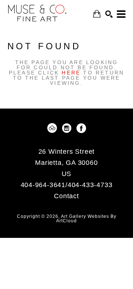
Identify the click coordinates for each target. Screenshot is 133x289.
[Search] (109, 14)
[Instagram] (68, 128)
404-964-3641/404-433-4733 (67, 185)
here (71, 73)
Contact (66, 196)
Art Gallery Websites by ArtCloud (86, 218)
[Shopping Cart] (96, 14)
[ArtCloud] (53, 128)
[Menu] (121, 14)
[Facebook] (81, 128)
